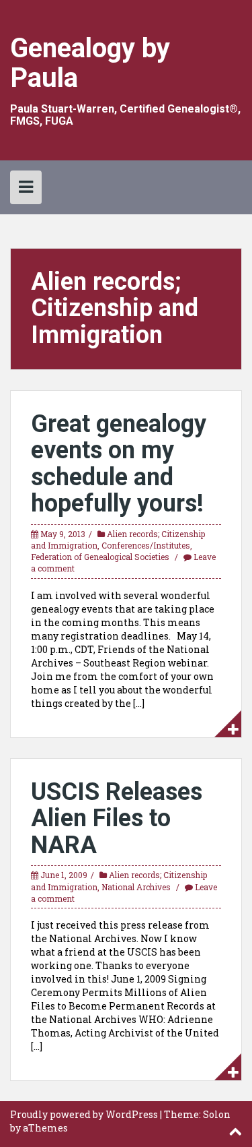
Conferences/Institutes (145, 545)
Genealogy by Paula (90, 63)
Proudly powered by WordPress (84, 1114)
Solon (216, 1114)
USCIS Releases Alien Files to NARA (116, 818)
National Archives (136, 886)
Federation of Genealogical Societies (100, 556)
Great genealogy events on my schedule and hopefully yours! (118, 464)
